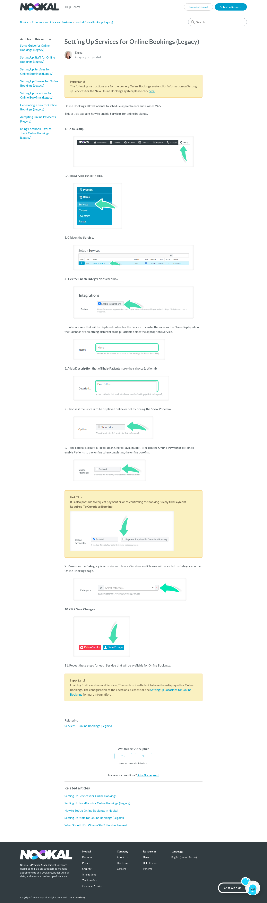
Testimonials (89, 880)
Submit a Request (231, 7)
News (146, 857)
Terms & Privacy (77, 897)
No (143, 756)
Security (86, 868)
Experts (147, 868)
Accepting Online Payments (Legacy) (38, 119)
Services (70, 726)
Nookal (24, 22)
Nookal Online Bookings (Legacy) (94, 22)
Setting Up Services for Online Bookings (90, 796)
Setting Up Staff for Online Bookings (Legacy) (37, 60)
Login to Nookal (198, 7)
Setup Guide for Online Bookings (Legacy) (35, 48)
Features (87, 857)
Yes (123, 756)
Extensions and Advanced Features (52, 22)
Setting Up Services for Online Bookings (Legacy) (36, 72)
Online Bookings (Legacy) (95, 726)
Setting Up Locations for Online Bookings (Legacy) (36, 95)
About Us (122, 857)
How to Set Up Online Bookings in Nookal (91, 810)
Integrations (89, 874)
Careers (121, 868)
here (152, 91)
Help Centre (73, 7)
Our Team (122, 863)
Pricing (86, 863)
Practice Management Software (49, 865)
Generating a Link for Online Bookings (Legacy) (38, 107)
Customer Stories (92, 886)
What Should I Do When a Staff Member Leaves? (96, 825)
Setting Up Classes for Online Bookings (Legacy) (39, 83)
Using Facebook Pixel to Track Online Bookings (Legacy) (36, 133)
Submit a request (148, 775)
